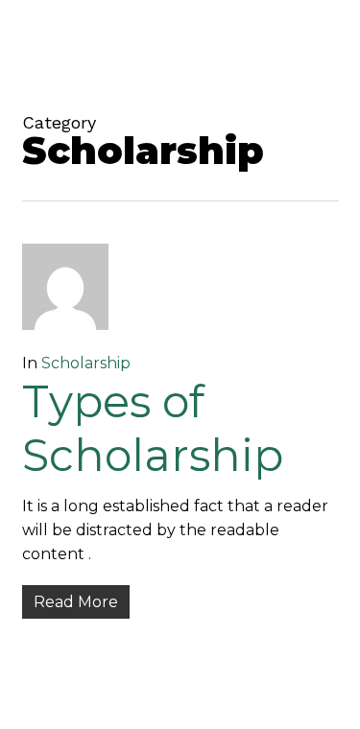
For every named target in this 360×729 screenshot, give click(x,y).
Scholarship (86, 363)
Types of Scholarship (152, 428)
